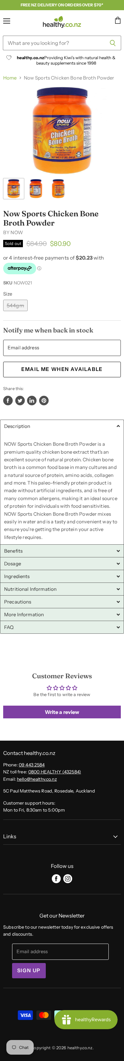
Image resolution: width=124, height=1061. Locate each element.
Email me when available (62, 369)
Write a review (62, 712)
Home (10, 77)
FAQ (9, 627)
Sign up (29, 970)
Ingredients (17, 576)
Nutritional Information (30, 589)
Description (17, 426)
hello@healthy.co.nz (37, 779)
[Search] (112, 43)
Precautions (17, 601)
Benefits (13, 550)
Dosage (12, 563)
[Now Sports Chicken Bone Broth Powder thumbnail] (13, 188)
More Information (24, 614)
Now (16, 232)
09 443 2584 (32, 765)
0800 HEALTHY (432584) (54, 772)
